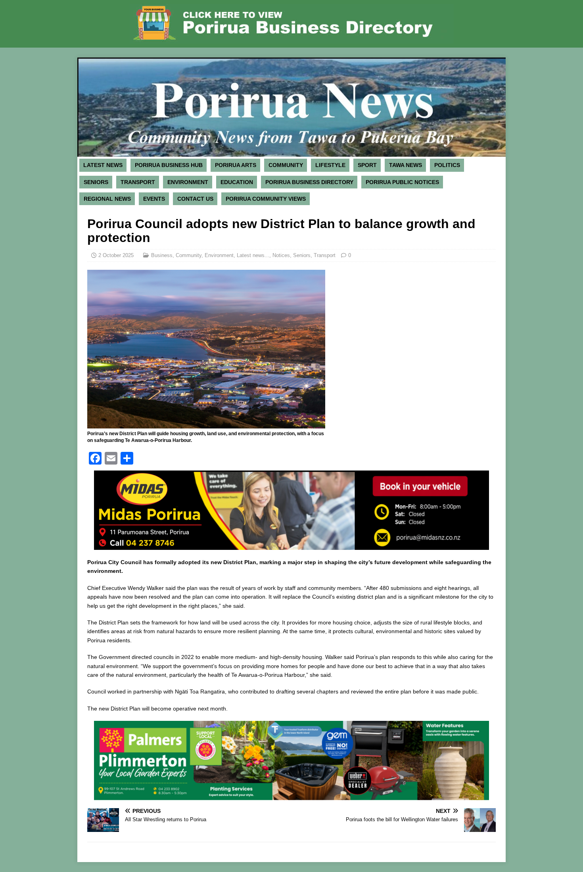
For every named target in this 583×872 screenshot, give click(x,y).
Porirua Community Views (266, 199)
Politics (447, 165)
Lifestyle (330, 165)
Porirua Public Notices (402, 182)
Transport (138, 182)
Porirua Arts (235, 165)
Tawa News (405, 165)
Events (154, 199)
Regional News (107, 199)
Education (237, 182)
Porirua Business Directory (309, 182)
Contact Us (195, 199)
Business (162, 255)
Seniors (96, 182)
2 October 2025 (116, 255)
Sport (367, 165)
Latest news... (253, 255)
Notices (281, 255)
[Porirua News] (291, 152)
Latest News (103, 165)
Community (285, 165)
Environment (187, 182)
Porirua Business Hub (169, 165)
